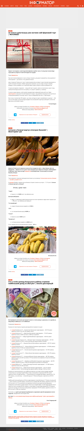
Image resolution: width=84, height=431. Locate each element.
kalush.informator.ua (13, 429)
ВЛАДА (16, 5)
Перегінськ (44, 417)
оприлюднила (12, 93)
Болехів (25, 416)
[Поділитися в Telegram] (32, 122)
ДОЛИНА (30, 5)
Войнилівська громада (14, 417)
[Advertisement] (42, 18)
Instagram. (47, 106)
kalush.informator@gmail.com (40, 108)
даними (12, 182)
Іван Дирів (13, 416)
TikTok (41, 106)
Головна (7, 5)
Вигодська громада (47, 416)
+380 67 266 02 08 (38, 109)
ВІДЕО (67, 5)
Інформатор (28, 171)
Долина (27, 417)
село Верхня (16, 418)
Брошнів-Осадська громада (35, 416)
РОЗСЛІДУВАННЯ (37, 5)
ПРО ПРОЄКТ (56, 5)
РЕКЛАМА (45, 5)
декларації (22, 417)
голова (13, 330)
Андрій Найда (20, 416)
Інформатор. (14, 75)
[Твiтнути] (40, 122)
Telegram (37, 106)
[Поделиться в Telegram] (32, 274)
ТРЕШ (25, 5)
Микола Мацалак (37, 417)
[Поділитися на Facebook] (24, 122)
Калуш (13, 119)
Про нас (50, 5)
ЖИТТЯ (11, 5)
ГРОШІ (21, 5)
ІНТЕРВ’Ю (63, 5)
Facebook (32, 106)
